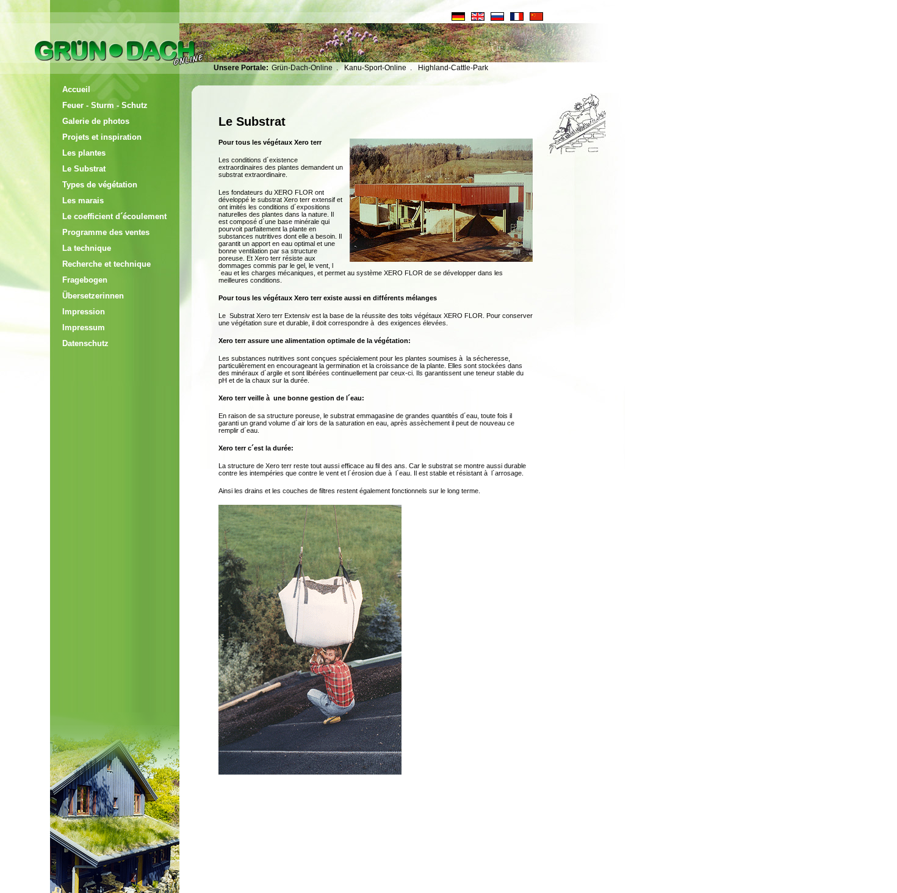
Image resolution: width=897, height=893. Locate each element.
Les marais (83, 200)
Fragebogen (84, 279)
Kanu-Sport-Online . (378, 67)
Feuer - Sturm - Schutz (105, 105)
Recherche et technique (106, 264)
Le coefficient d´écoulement (114, 216)
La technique (86, 248)
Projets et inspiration (102, 137)
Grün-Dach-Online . (305, 67)
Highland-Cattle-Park (453, 67)
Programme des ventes (106, 232)
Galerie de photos (95, 121)
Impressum (83, 327)
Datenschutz (85, 343)
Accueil (76, 89)
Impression (83, 311)
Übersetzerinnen (93, 295)
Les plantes (84, 152)
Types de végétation (99, 184)
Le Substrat (84, 168)
